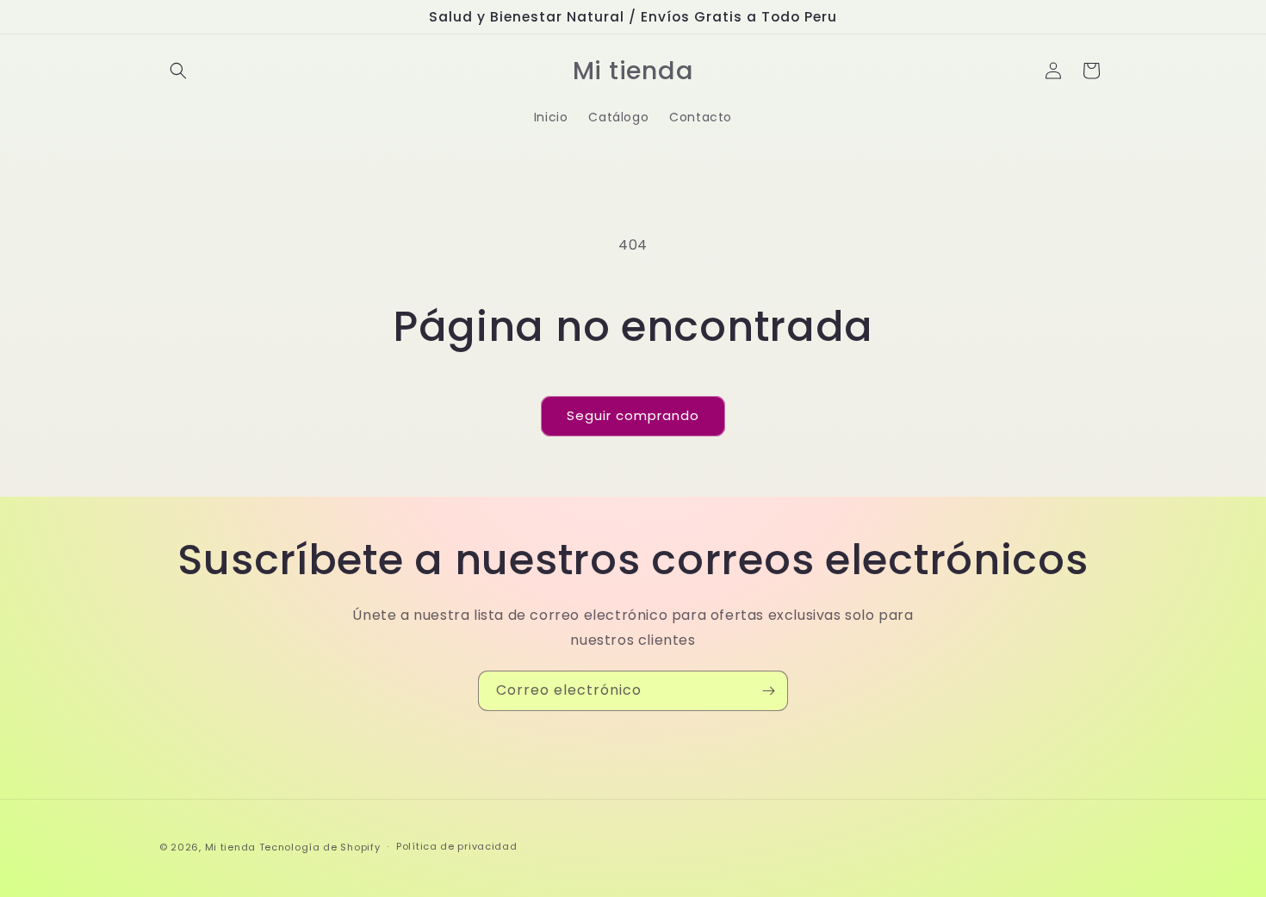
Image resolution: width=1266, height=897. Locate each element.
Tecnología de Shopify (320, 847)
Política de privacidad (456, 846)
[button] (178, 71)
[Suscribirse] (768, 691)
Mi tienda (230, 847)
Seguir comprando (633, 415)
